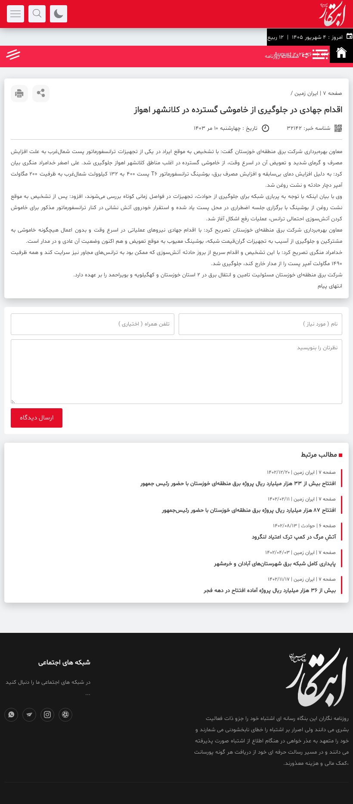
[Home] (341, 54)
